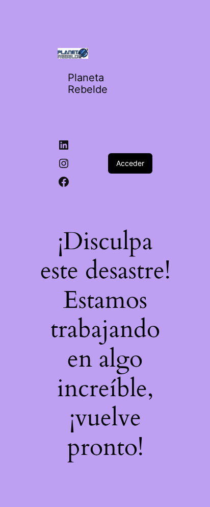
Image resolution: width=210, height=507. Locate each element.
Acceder (130, 163)
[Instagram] (64, 163)
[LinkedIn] (64, 145)
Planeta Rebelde (88, 83)
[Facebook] (64, 182)
